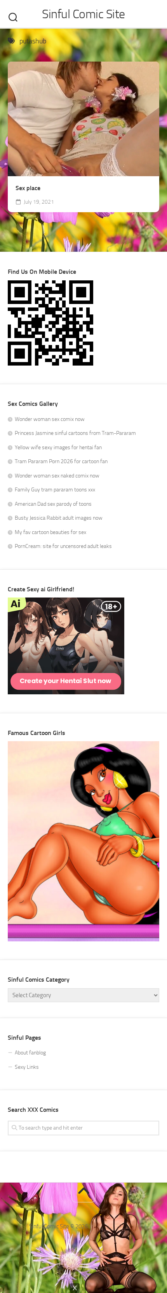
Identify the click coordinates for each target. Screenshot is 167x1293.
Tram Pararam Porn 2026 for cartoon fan (61, 461)
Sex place (28, 188)
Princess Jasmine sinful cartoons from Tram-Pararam (75, 433)
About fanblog (30, 1052)
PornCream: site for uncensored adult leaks (63, 546)
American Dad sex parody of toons (53, 504)
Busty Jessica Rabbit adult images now (59, 518)
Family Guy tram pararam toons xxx (55, 489)
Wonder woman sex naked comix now (57, 475)
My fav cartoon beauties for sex (50, 532)
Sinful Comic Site (83, 14)
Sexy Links (27, 1067)
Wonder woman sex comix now (50, 419)
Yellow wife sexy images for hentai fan (58, 447)
